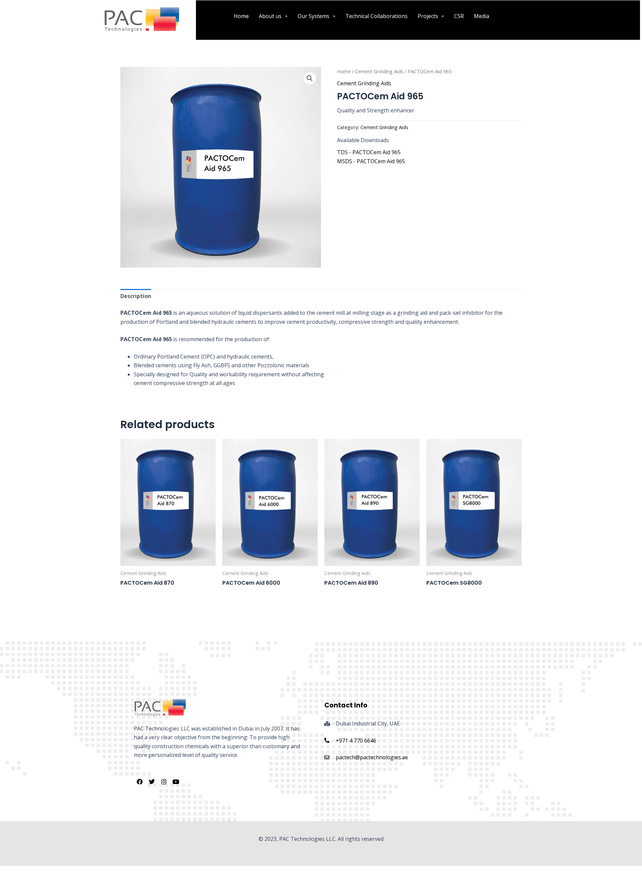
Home (241, 16)
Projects (428, 16)
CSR (459, 16)
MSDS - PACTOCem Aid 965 (371, 161)
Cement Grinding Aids (379, 71)
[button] (273, 16)
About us (270, 16)
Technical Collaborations (376, 16)
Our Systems (313, 16)
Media (481, 16)
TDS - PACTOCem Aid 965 (369, 152)
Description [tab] (135, 296)
